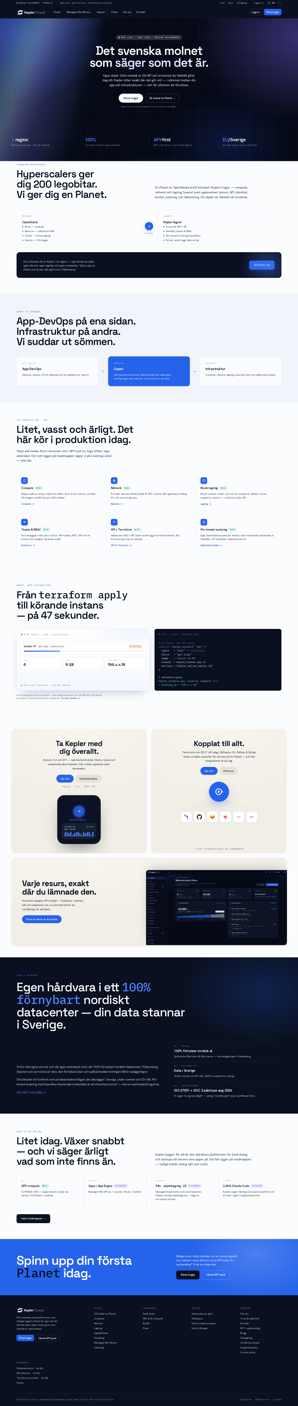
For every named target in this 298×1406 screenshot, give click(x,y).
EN (279, 3)
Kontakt (141, 12)
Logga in (255, 12)
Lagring (204, 503)
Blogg (243, 1333)
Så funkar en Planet (105, 1313)
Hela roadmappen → (33, 1218)
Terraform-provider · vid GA (32, 1377)
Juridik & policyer (250, 1342)
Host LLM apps (200, 1328)
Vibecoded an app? (202, 1313)
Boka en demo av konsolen (41, 919)
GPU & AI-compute (153, 1318)
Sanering (99, 1347)
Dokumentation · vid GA (30, 1368)
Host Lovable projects (204, 1323)
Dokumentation (88, 778)
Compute (26, 503)
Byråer (146, 1323)
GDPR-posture (262, 1399)
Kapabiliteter (101, 1333)
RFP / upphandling (250, 1328)
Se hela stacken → (70, 698)
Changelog (242, 3)
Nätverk (115, 503)
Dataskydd (245, 1399)
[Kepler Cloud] (31, 12)
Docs (230, 3)
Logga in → (259, 3)
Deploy (101, 12)
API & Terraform (120, 545)
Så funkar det (262, 265)
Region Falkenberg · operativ (36, 3)
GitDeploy (197, 1318)
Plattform (26, 545)
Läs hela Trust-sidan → (31, 1092)
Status (20, 1382)
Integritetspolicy (249, 1347)
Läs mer (65, 778)
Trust (222, 3)
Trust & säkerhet (249, 1318)
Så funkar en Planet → (162, 98)
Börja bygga (273, 12)
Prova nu (228, 770)
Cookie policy (247, 1352)
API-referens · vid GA (28, 1373)
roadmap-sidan (101, 456)
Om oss (127, 12)
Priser (114, 12)
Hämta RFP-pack (216, 1274)
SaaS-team (149, 1313)
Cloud (57, 12)
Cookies (277, 1399)
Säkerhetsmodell (210, 545)
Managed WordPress (79, 12)
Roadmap (99, 1337)
